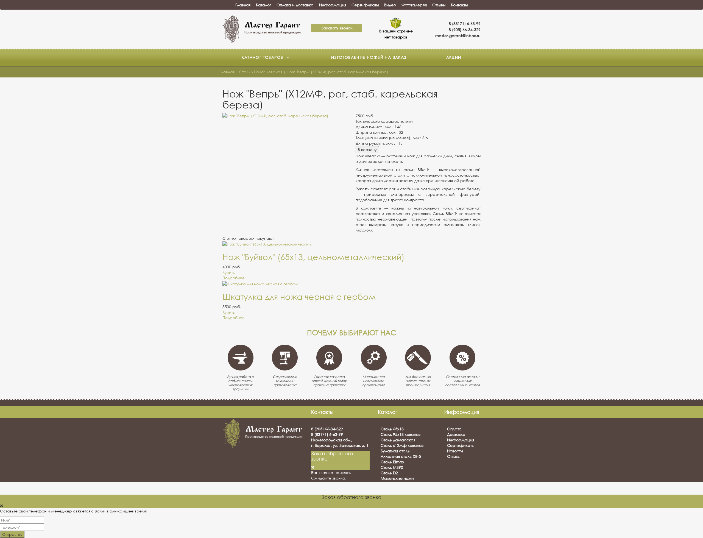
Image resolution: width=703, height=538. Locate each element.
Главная (242, 4)
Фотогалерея (414, 4)
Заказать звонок (336, 28)
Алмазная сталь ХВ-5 (401, 456)
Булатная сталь (395, 450)
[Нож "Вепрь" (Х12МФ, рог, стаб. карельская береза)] (284, 116)
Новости (455, 450)
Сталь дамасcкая (398, 439)
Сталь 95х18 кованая (400, 434)
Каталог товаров (263, 57)
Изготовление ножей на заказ (369, 57)
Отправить (12, 534)
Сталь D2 (389, 472)
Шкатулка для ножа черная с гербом (299, 297)
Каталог (263, 4)
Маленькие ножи (397, 478)
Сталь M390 (392, 467)
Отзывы (438, 4)
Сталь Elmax (392, 461)
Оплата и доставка (295, 4)
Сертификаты (365, 4)
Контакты (459, 4)
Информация (332, 4)
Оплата (454, 429)
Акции (453, 57)
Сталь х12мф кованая (402, 445)
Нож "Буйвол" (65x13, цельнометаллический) (313, 257)
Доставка (456, 434)
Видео (390, 4)
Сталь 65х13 (392, 429)
